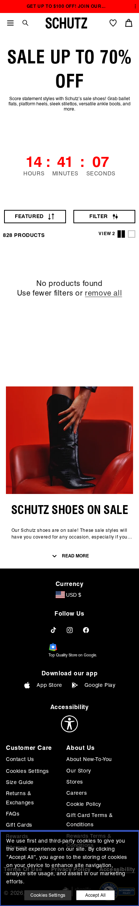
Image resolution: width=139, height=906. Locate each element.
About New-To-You (89, 759)
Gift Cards (19, 825)
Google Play (100, 685)
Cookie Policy (83, 804)
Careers (76, 793)
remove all (103, 293)
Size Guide (20, 782)
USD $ (73, 595)
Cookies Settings (27, 771)
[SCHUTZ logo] (66, 23)
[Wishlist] (113, 23)
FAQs (12, 814)
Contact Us (20, 759)
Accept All (95, 895)
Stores (74, 782)
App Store (49, 685)
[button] (22, 23)
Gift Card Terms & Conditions (89, 819)
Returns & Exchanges (20, 797)
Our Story (78, 771)
